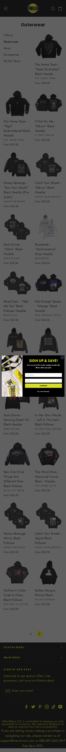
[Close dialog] (62, 357)
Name (27, 371)
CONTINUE (43, 386)
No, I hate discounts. (43, 391)
